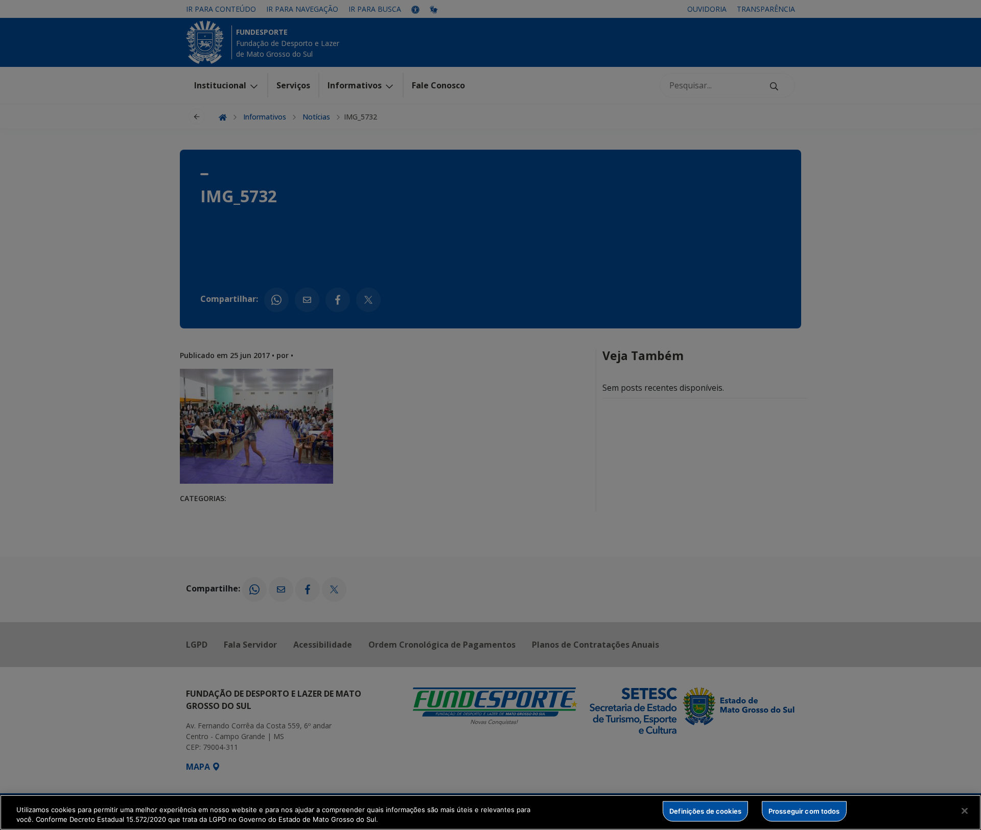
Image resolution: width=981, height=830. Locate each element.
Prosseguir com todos (804, 811)
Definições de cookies (705, 811)
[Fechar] (964, 811)
